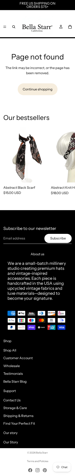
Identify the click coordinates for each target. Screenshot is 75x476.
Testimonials (13, 373)
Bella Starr (42, 452)
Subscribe (58, 238)
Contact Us (12, 400)
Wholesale (11, 366)
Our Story (10, 442)
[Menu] (5, 27)
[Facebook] (30, 470)
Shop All (9, 350)
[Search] (13, 26)
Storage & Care (15, 408)
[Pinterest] (44, 470)
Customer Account (18, 358)
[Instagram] (37, 470)
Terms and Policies (37, 461)
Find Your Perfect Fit (19, 423)
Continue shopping (37, 89)
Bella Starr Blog (15, 381)
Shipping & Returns (18, 416)
